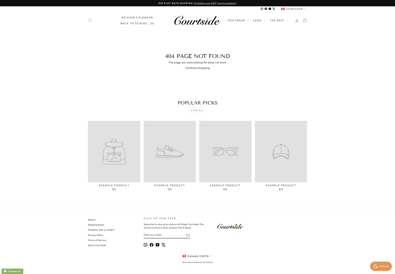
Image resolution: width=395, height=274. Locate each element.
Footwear (237, 20)
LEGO (258, 20)
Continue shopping (197, 68)
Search (92, 219)
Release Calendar (137, 17)
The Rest (277, 20)
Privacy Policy (95, 235)
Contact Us (13, 271)
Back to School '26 (137, 23)
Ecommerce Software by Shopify (197, 262)
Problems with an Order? (101, 229)
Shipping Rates (96, 224)
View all (197, 110)
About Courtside (97, 245)
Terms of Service (97, 240)
